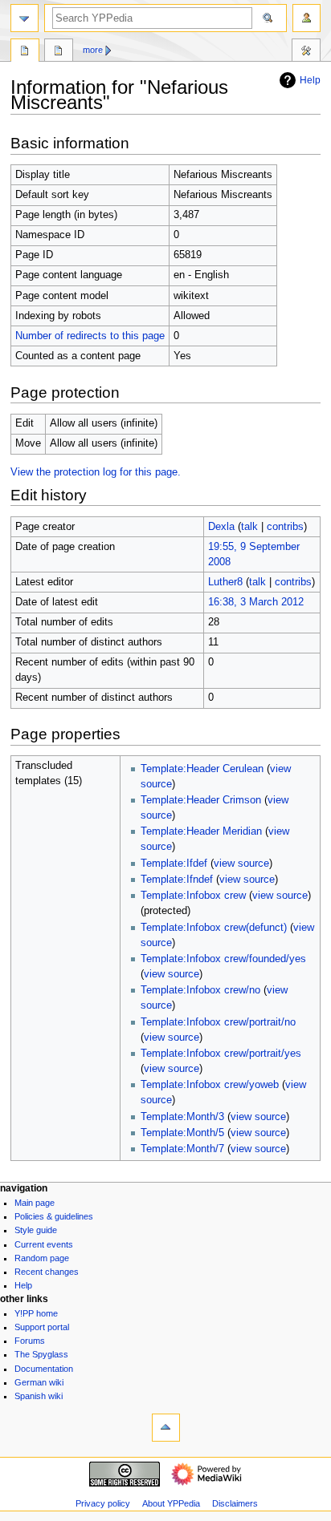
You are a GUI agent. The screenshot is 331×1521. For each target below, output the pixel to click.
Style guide (35, 1230)
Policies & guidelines (53, 1216)
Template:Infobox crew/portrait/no (218, 1022)
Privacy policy (103, 1503)
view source (241, 863)
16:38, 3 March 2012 (256, 602)
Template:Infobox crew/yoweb (210, 1084)
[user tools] (306, 18)
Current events (43, 1244)
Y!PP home (36, 1313)
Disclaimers (235, 1503)
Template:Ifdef (174, 863)
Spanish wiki (38, 1396)
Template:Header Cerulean (202, 769)
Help (310, 80)
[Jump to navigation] (24, 18)
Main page (34, 1202)
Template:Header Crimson (201, 800)
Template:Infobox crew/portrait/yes (221, 1053)
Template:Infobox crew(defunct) (214, 927)
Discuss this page (58, 52)
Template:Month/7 (182, 1149)
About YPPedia (171, 1503)
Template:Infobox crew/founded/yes (223, 959)
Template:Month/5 (182, 1133)
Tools (306, 52)
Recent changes (46, 1271)
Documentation (43, 1368)
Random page (41, 1258)
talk (249, 526)
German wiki (38, 1382)
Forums (29, 1340)
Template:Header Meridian (201, 831)
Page (25, 52)
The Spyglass (41, 1354)
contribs (285, 526)
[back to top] (166, 1428)
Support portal (41, 1327)
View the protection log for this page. (95, 472)
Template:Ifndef (177, 879)
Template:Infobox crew (193, 895)
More (93, 50)
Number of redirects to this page (90, 336)
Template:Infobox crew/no (200, 990)
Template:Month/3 (182, 1117)
